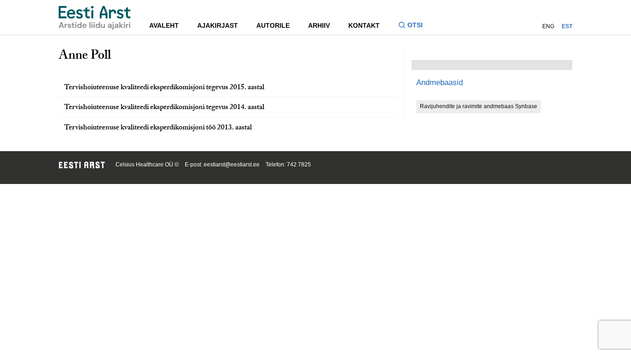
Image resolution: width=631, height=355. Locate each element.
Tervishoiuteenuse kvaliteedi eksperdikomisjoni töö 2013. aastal (158, 128)
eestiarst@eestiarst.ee (232, 164)
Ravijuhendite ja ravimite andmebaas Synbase (478, 106)
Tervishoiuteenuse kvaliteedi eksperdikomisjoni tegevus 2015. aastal (164, 88)
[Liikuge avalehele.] (95, 18)
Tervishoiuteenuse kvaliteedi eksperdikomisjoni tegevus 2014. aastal (164, 108)
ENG (548, 26)
